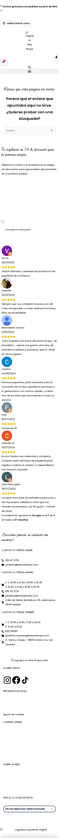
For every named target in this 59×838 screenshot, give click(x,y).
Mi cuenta (9, 732)
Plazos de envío (12, 745)
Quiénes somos (12, 774)
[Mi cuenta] (57, 57)
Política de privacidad (16, 705)
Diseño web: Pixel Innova (16, 819)
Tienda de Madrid (13, 783)
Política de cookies (41, 705)
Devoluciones (11, 749)
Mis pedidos (10, 736)
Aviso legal (9, 701)
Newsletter (9, 754)
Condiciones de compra (17, 741)
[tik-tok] (25, 680)
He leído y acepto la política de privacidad (31, 221)
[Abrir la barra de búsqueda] (29, 67)
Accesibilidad (11, 710)
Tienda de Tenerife (14, 787)
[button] (29, 71)
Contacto (9, 779)
